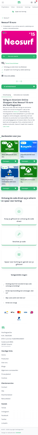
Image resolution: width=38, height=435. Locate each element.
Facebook (4, 415)
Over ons (4, 363)
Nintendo (20, 7)
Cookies (4, 378)
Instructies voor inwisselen (21, 95)
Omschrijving (7, 95)
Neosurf (16, 111)
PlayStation (5, 7)
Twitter (3, 419)
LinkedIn (4, 423)
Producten (5, 359)
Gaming (27, 7)
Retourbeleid (5, 399)
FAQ (2, 391)
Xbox (12, 7)
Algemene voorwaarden (9, 370)
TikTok (3, 408)
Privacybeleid (6, 374)
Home (3, 355)
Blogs (3, 366)
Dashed (18, 432)
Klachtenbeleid (6, 395)
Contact (4, 387)
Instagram (5, 412)
